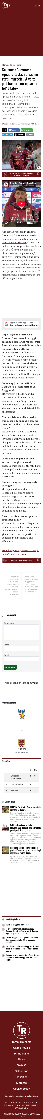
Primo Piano (15, 65)
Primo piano (21, 1053)
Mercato (21, 1082)
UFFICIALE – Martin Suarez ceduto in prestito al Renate (25, 808)
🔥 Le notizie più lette (11, 919)
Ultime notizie (21, 1047)
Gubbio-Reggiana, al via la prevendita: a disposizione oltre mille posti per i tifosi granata (25, 828)
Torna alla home (21, 1041)
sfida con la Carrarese (14, 242)
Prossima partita (9, 702)
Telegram (8, 134)
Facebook (14, 130)
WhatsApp (27, 130)
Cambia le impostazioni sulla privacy (21, 1096)
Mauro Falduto (9, 124)
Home (5, 65)
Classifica (6, 761)
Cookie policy (21, 1088)
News (21, 1059)
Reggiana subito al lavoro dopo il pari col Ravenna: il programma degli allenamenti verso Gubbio (25, 850)
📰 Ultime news (8, 801)
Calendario (21, 1071)
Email (31, 134)
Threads (20, 134)
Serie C (21, 1065)
